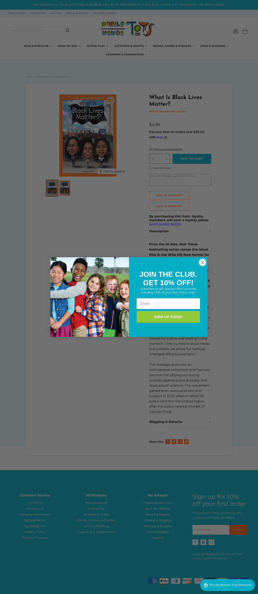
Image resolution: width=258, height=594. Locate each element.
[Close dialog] (202, 262)
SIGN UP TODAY (168, 317)
